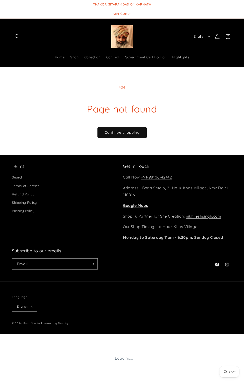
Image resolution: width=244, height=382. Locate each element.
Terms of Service (26, 186)
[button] (17, 36)
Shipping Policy (24, 202)
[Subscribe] (92, 264)
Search (17, 177)
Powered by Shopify (54, 323)
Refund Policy (23, 194)
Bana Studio (31, 323)
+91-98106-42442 (156, 177)
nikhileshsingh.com (203, 216)
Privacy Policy (23, 211)
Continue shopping (122, 132)
